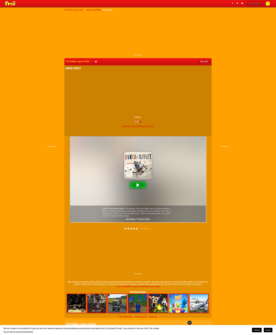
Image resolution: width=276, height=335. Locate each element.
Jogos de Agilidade (124, 286)
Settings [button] (257, 330)
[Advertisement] (138, 33)
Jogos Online (154, 286)
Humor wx (153, 317)
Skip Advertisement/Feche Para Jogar (138, 126)
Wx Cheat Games (126, 317)
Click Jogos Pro (140, 317)
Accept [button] (268, 330)
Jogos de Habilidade (140, 286)
